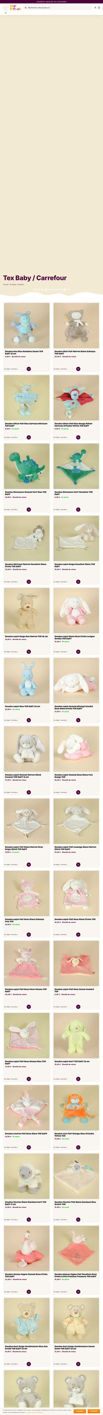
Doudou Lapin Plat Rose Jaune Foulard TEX (74, 990)
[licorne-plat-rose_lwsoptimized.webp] (26, 1086)
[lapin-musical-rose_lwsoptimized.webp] (76, 727)
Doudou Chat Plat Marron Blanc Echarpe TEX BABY (75, 352)
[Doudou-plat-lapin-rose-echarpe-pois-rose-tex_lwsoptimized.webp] (26, 872)
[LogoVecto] (12, 5)
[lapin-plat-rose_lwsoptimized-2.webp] (76, 872)
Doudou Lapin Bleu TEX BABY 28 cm (22, 706)
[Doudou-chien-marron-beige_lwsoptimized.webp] (26, 589)
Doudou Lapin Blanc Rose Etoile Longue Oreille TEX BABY (75, 637)
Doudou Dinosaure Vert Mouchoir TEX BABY (74, 493)
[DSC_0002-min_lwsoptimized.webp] (76, 1371)
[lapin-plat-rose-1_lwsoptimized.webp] (76, 942)
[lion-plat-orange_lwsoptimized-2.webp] (76, 1086)
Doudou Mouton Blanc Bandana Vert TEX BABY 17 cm (25, 1203)
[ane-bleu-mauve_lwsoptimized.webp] (26, 304)
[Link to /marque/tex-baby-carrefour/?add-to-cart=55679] (29, 437)
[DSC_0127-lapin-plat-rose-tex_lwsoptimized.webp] (26, 942)
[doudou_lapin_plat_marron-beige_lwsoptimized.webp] (26, 799)
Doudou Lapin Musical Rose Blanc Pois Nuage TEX (74, 776)
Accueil (5, 284)
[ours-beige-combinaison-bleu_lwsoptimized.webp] (26, 1299)
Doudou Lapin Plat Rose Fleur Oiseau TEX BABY (26, 990)
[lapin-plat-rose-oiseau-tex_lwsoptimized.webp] (26, 1014)
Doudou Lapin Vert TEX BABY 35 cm (72, 1061)
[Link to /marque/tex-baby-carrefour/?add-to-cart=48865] (78, 652)
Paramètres (39, 1412)
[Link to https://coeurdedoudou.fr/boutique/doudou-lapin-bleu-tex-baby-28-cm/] (29, 720)
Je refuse (94, 1411)
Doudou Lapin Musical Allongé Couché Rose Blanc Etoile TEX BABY (74, 707)
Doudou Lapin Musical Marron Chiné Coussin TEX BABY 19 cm (23, 776)
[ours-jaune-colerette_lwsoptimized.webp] (76, 1299)
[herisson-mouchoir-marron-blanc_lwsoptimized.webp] (26, 516)
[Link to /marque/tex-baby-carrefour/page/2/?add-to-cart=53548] (78, 1147)
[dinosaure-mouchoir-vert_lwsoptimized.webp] (76, 444)
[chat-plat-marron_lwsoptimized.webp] (76, 304)
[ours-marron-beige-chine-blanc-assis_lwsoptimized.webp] (26, 1371)
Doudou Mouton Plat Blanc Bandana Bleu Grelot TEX (75, 1203)
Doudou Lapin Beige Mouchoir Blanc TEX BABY (75, 565)
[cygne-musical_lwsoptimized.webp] (26, 1227)
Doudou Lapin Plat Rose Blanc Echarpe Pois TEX (24, 920)
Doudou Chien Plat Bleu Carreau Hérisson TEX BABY (26, 424)
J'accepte (80, 1411)
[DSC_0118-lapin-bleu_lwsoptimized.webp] (26, 659)
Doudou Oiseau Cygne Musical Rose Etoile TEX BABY (26, 1275)
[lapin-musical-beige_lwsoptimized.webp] (26, 727)
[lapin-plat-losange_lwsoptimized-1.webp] (76, 799)
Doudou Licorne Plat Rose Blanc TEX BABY (26, 1133)
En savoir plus (30, 1412)
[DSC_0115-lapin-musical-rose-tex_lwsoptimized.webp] (76, 659)
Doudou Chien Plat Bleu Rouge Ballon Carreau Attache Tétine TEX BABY (73, 424)
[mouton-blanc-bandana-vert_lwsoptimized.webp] (26, 1154)
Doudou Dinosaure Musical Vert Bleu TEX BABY (25, 493)
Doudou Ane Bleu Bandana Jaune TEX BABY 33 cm (24, 352)
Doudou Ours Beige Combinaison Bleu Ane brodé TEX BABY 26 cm (26, 1347)
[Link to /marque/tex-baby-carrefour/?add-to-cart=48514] (78, 720)
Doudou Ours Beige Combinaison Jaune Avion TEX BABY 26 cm (75, 1347)
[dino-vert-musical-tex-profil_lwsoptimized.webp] (26, 444)
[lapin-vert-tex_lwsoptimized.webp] (76, 1014)
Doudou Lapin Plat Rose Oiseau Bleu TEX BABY (25, 1062)
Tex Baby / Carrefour (11, 369)
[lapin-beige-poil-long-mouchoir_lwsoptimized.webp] (76, 516)
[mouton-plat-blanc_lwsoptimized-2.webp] (76, 1154)
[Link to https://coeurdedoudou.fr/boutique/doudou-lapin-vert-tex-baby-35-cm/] (78, 1079)
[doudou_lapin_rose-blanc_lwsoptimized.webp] (76, 589)
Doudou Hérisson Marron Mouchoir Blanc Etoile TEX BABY (25, 565)
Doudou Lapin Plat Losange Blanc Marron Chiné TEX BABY (75, 848)
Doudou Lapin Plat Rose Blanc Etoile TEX (75, 919)
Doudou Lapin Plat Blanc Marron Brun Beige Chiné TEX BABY (24, 848)
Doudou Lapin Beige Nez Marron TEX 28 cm (26, 636)
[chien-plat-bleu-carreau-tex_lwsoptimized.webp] (26, 376)
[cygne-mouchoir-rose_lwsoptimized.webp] (76, 1227)
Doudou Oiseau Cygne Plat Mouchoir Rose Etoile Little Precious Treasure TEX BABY (76, 1275)
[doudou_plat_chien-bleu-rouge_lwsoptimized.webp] (76, 376)
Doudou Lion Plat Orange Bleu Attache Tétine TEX (74, 1134)
